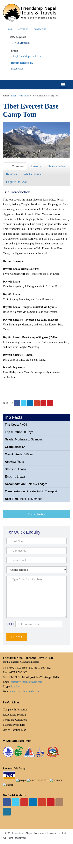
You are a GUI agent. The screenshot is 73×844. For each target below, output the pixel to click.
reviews (11, 174)
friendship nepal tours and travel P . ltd (28, 657)
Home (6, 95)
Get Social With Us (14, 795)
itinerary (36, 166)
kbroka (15, 686)
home (9, 29)
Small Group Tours (20, 95)
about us (23, 29)
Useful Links (11, 702)
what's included (33, 174)
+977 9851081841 (20, 42)
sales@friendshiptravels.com (26, 56)
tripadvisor (17, 68)
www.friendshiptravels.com (24, 691)
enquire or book (16, 182)
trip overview (15, 166)
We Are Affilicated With (17, 740)
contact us (40, 29)
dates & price (56, 166)
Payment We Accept (14, 768)
